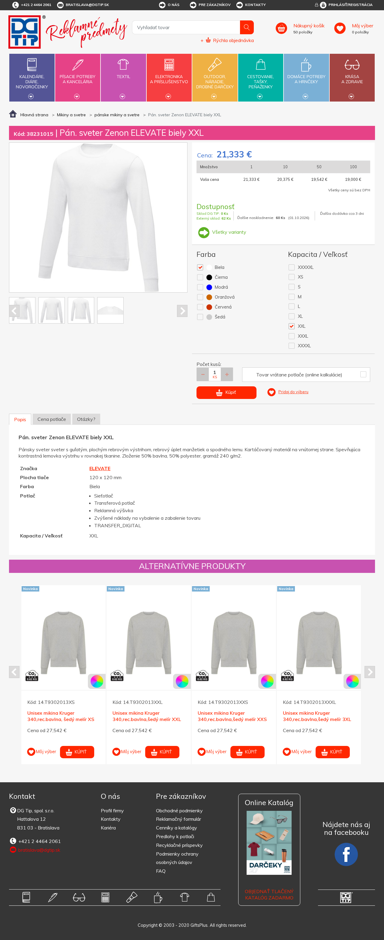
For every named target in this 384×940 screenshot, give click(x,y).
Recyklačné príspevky (179, 845)
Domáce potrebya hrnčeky (306, 79)
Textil (123, 76)
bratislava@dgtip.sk (87, 4)
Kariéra (108, 828)
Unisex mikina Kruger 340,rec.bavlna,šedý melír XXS (180, 716)
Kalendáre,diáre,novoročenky (32, 82)
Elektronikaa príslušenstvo (169, 79)
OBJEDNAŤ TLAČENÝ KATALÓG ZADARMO (269, 894)
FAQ (161, 871)
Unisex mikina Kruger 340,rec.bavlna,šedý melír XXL (95, 716)
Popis (20, 419)
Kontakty (255, 4)
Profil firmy (112, 811)
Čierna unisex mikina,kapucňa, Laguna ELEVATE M (350, 700)
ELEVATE (99, 468)
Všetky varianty (228, 232)
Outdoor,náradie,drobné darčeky (215, 82)
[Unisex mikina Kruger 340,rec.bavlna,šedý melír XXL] (97, 643)
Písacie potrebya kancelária (77, 79)
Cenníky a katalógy (176, 828)
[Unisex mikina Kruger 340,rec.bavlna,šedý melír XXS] (182, 643)
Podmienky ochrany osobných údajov (177, 858)
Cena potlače (52, 419)
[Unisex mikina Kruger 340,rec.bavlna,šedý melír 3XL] (267, 643)
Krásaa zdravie (352, 79)
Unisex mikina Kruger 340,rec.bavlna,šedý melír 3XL (265, 716)
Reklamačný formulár (178, 819)
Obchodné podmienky (179, 811)
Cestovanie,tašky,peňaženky (260, 82)
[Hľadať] (247, 27)
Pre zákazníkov (215, 4)
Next (182, 311)
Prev (14, 311)
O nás (173, 4)
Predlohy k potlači (175, 836)
